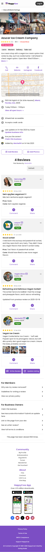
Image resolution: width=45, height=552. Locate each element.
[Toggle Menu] (2, 3)
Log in (39, 3)
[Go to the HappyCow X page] (22, 518)
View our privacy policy (10, 396)
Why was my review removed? (13, 387)
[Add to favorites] (42, 15)
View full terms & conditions (12, 429)
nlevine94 (17, 143)
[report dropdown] (40, 179)
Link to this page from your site (13, 420)
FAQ (22, 473)
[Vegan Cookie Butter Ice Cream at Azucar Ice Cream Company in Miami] (37, 29)
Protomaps (14, 94)
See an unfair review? (10, 425)
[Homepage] (11, 3)
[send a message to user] (24, 179)
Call (6, 70)
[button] (22, 82)
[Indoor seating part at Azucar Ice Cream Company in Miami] (37, 17)
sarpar (17, 222)
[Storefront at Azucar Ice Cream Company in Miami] (15, 23)
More (3, 61)
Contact (22, 475)
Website (17, 70)
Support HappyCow (22, 542)
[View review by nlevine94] (8, 321)
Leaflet (8, 94)
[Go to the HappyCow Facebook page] (12, 518)
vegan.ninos (19, 274)
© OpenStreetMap (25, 94)
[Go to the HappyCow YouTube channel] (17, 518)
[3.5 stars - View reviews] (5, 42)
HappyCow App (22, 485)
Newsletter (22, 463)
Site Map (22, 480)
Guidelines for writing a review (13, 391)
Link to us (22, 478)
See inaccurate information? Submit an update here (20, 414)
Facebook (38, 70)
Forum (22, 460)
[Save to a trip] (38, 15)
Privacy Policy (22, 529)
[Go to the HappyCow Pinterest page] (27, 518)
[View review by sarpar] (8, 225)
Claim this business (13, 139)
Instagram (28, 70)
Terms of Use (22, 533)
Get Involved (22, 465)
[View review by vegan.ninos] (8, 276)
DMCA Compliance (22, 537)
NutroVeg (18, 179)
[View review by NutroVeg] (8, 182)
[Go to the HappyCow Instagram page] (32, 518)
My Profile (22, 453)
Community (22, 449)
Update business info (14, 132)
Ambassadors (22, 455)
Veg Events (22, 458)
